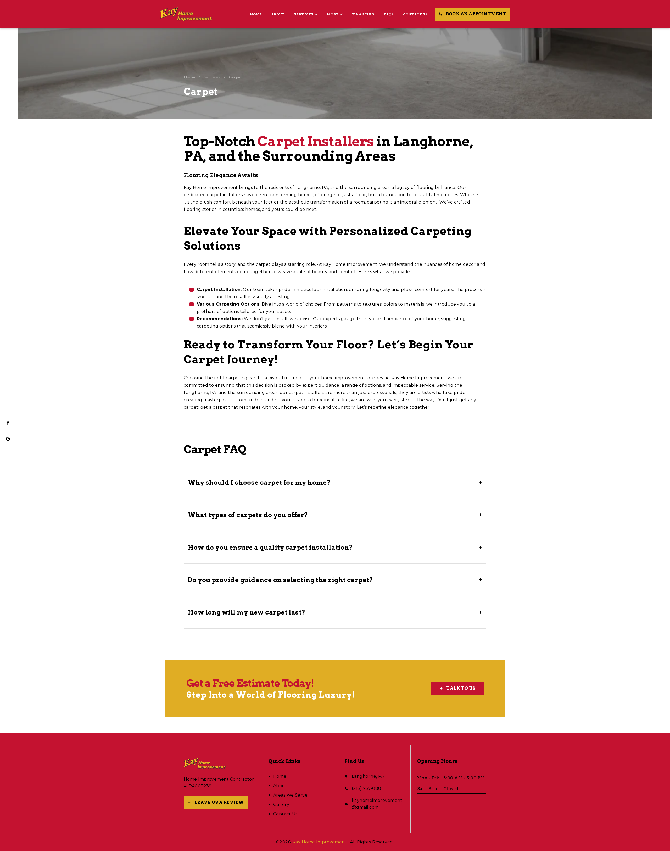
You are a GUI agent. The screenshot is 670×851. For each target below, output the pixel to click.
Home (256, 14)
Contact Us (415, 14)
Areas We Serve (290, 795)
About (277, 14)
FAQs (389, 14)
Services (303, 14)
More (332, 14)
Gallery (281, 804)
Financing (363, 14)
